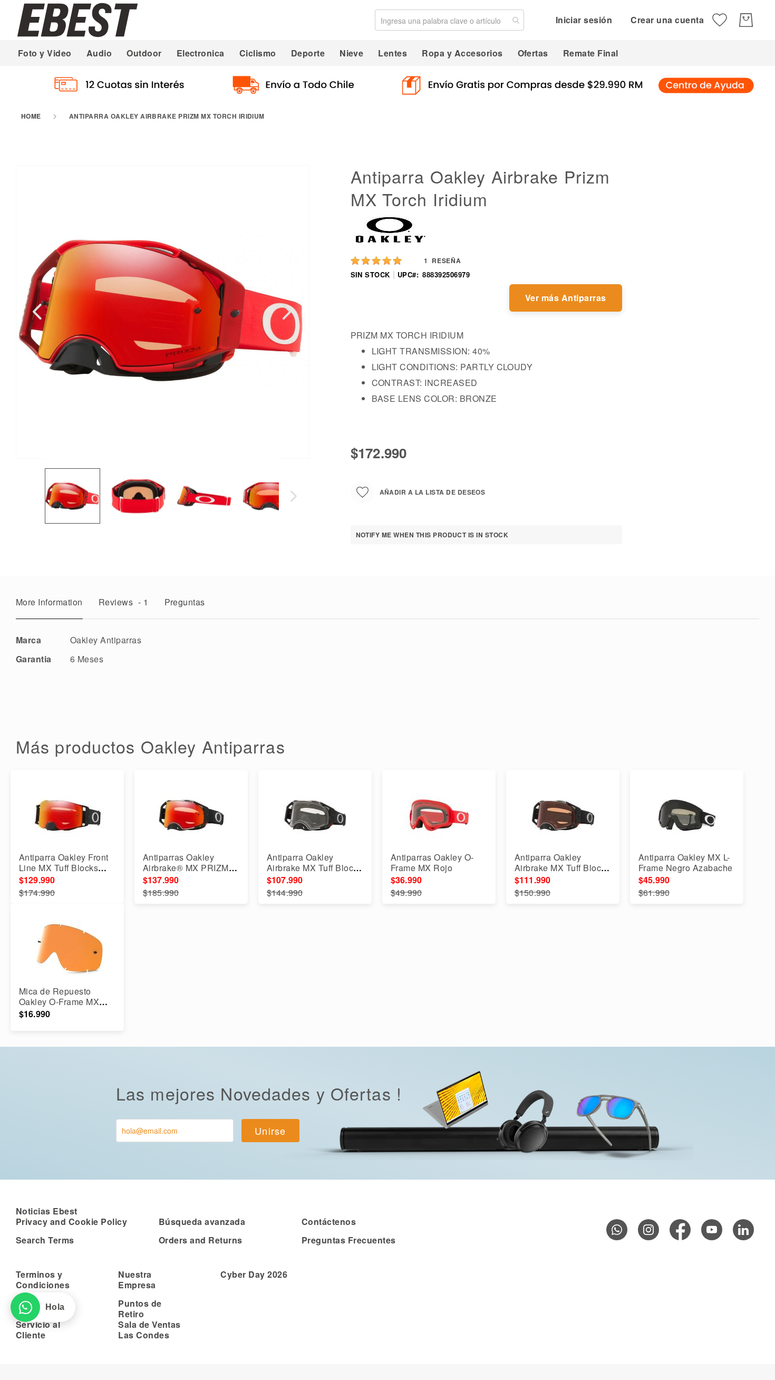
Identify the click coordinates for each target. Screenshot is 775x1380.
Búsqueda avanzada (202, 1221)
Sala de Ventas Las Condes (149, 1329)
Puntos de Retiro (139, 1308)
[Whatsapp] (616, 1229)
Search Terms (45, 1240)
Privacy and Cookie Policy (71, 1221)
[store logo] (77, 19)
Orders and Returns (201, 1240)
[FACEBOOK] (680, 1229)
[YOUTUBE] (711, 1229)
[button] (37, 311)
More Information (49, 602)
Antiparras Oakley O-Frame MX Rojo (432, 862)
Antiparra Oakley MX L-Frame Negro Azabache (685, 862)
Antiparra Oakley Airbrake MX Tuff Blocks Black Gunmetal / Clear (314, 867)
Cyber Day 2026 (253, 1274)
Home (31, 116)
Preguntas (184, 602)
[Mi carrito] (746, 20)
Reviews (124, 602)
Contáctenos (329, 1221)
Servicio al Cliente (38, 1329)
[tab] (49, 605)
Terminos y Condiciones (43, 1279)
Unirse (270, 1130)
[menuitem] (45, 53)
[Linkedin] (743, 1229)
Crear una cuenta (667, 20)
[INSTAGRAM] (648, 1229)
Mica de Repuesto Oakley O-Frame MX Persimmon (59, 1001)
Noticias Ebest (47, 1211)
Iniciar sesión (584, 20)
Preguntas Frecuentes (349, 1240)
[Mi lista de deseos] (719, 20)
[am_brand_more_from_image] (67, 815)
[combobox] (449, 20)
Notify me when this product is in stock (432, 534)
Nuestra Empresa (137, 1279)
